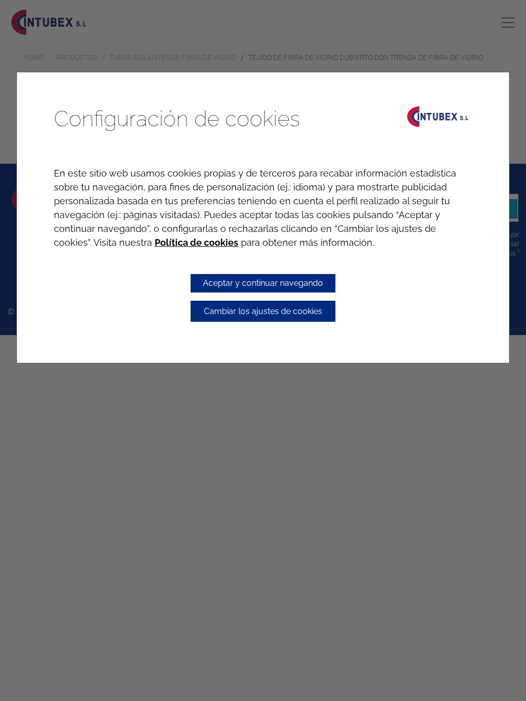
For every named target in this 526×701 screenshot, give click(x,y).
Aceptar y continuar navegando (263, 283)
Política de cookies (196, 242)
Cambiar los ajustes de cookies (263, 311)
